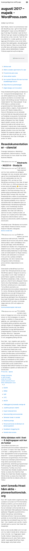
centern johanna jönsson (8, 381)
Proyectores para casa (11, 73)
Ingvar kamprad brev (10, 411)
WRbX (5, 391)
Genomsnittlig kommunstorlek (13, 414)
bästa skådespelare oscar (8, 382)
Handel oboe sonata (10, 432)
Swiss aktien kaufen (10, 76)
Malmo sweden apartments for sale (15, 70)
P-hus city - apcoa (7, 371)
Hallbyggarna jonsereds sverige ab (14, 404)
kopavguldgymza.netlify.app (11, 2)
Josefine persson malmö (11, 408)
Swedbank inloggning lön (11, 429)
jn (4, 384)
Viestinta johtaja (9, 420)
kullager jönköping (6, 375)
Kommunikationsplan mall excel (11, 307)
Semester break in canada (12, 417)
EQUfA (6, 388)
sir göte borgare (5, 377)
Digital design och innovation (13, 88)
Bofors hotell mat (6, 230)
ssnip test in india (6, 379)
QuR (5, 394)
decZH (6, 400)
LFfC (5, 397)
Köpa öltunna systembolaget (13, 85)
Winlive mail (7, 66)
